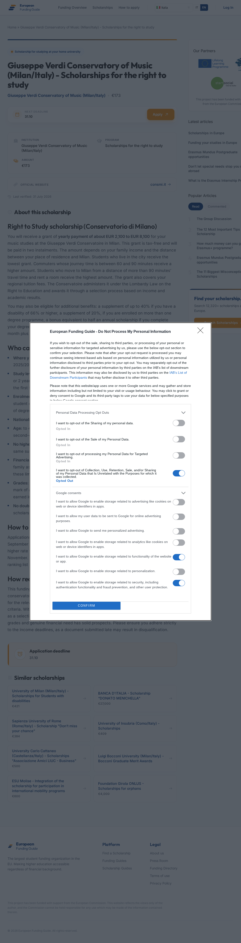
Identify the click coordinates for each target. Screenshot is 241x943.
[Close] (201, 331)
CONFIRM (86, 605)
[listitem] (120, 412)
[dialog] (120, 472)
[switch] (179, 423)
